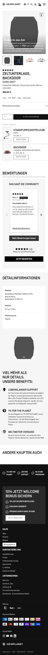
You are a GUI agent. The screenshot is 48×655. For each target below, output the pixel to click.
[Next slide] (41, 215)
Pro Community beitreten (11, 590)
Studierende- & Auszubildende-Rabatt (16, 594)
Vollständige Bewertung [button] (21, 229)
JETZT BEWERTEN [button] (24, 259)
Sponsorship (7, 564)
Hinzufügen (21, 139)
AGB (13, 652)
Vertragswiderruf (9, 545)
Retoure (5, 540)
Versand (27, 98)
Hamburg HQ (7, 587)
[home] (12, 4)
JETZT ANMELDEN (15, 518)
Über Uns (6, 580)
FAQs (4, 534)
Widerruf (30, 652)
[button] (28, 4)
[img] (17, 194)
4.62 (31, 249)
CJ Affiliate (6, 568)
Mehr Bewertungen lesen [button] (24, 238)
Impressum (6, 652)
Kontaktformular (8, 554)
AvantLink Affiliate (9, 571)
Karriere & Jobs (8, 584)
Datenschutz (21, 652)
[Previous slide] (7, 215)
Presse (5, 558)
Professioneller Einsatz (10, 561)
